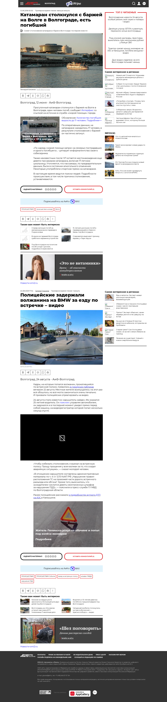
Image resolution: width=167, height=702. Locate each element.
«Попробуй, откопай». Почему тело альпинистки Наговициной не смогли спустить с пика (130, 103)
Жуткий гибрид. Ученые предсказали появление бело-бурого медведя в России (131, 95)
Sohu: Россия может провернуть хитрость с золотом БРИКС (128, 172)
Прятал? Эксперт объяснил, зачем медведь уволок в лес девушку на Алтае (130, 314)
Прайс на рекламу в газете (59, 655)
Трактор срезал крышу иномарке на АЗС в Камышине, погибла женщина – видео (126, 50)
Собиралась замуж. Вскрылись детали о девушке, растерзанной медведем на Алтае (129, 112)
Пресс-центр (101, 655)
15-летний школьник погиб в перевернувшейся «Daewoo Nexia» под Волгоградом (84, 230)
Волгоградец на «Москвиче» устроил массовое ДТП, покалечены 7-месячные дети (43, 610)
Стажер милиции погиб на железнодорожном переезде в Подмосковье (44, 230)
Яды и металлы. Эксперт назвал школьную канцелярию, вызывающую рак (129, 297)
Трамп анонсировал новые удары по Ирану (130, 146)
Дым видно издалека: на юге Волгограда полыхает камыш (126, 61)
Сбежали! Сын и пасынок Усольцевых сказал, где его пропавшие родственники (131, 306)
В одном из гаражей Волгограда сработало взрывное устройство (45, 237)
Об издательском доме (83, 655)
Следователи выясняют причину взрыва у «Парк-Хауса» (86, 237)
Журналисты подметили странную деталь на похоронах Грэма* (129, 154)
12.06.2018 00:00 (26, 11)
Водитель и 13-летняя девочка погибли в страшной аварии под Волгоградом (86, 602)
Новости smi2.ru (29, 283)
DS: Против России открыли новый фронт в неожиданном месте (129, 163)
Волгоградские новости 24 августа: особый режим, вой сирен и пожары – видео (126, 19)
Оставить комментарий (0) (83, 189)
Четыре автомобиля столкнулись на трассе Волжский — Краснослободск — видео (86, 610)
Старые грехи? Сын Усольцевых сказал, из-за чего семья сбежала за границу (130, 332)
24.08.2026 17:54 (26, 291)
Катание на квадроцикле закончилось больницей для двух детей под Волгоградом (45, 602)
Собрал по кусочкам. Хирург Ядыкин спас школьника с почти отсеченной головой (131, 86)
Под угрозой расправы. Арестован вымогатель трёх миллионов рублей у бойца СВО (126, 40)
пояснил (64, 402)
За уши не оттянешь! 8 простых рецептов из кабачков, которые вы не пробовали (131, 323)
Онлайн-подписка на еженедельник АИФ (54, 657)
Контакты (41, 655)
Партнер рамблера (60, 692)
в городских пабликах (82, 387)
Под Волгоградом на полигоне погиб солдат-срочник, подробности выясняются (44, 247)
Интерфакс (87, 110)
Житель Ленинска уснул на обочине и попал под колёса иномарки (67, 532)
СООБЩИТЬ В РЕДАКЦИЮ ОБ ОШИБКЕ (88, 657)
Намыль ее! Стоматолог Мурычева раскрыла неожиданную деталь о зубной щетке (130, 77)
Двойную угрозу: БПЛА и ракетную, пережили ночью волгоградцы (126, 30)
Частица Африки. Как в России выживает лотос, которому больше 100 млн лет (130, 120)
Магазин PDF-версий (117, 655)
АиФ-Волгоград (43, 89)
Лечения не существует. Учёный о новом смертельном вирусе (129, 339)
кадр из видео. (26, 366)
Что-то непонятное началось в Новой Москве (127, 137)
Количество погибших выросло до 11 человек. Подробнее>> (82, 119)
